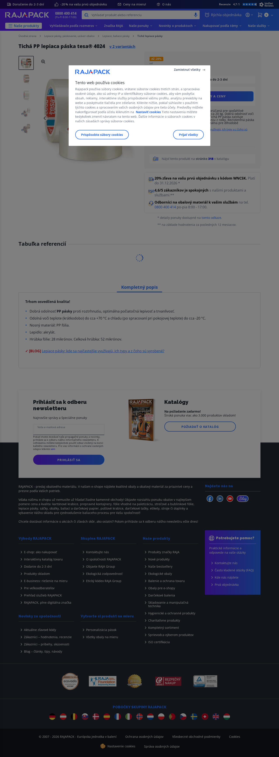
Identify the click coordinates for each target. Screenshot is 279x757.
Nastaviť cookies (148, 112)
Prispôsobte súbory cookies (102, 135)
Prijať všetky (188, 135)
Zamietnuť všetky (187, 69)
